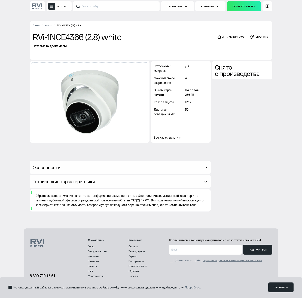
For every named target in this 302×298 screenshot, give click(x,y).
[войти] (267, 6)
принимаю (281, 287)
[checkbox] (171, 260)
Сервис (133, 256)
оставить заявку (244, 6)
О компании (174, 6)
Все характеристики (168, 137)
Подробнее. (193, 287)
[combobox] (116, 6)
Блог (90, 271)
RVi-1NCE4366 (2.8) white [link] (69, 25)
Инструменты (136, 261)
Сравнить (261, 36)
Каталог (49, 25)
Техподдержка (137, 251)
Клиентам (207, 6)
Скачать (133, 246)
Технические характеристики (64, 181)
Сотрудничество (97, 251)
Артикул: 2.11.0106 (233, 36)
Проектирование (138, 266)
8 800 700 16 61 (42, 276)
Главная (37, 25)
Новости (92, 266)
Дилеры (133, 276)
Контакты (93, 256)
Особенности (47, 167)
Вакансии (93, 261)
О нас (91, 246)
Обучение (134, 271)
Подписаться (258, 249)
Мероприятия (95, 276)
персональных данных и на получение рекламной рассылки (232, 260)
